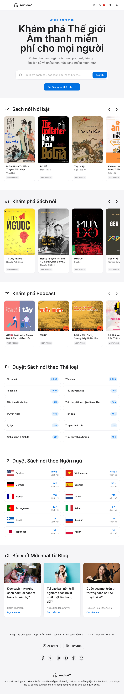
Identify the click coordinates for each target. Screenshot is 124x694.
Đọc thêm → (13, 612)
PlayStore (76, 645)
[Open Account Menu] (116, 5)
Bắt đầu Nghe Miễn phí (60, 87)
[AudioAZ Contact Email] (81, 658)
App (35, 634)
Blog (12, 634)
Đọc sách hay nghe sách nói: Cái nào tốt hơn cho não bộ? (21, 593)
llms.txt (110, 634)
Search (100, 75)
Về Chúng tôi (24, 634)
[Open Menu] (8, 5)
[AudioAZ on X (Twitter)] (50, 658)
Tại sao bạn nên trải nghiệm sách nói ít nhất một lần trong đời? (60, 595)
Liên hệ (100, 634)
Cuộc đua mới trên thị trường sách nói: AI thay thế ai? (101, 593)
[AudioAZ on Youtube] (65, 658)
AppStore (52, 645)
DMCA (90, 634)
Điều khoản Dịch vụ (50, 634)
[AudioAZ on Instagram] (58, 658)
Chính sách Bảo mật (73, 634)
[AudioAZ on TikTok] (73, 658)
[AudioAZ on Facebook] (42, 658)
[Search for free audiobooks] (110, 5)
